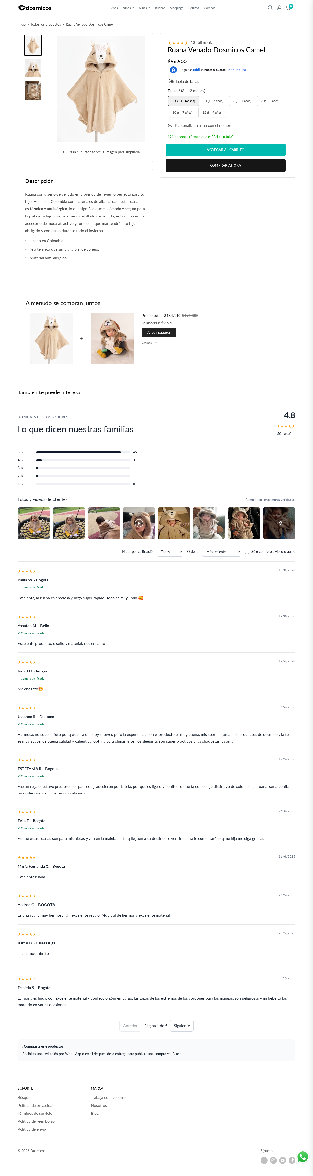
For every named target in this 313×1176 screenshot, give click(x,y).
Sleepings (176, 8)
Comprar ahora (225, 165)
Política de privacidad (36, 1105)
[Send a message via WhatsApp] (303, 1157)
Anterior (130, 1025)
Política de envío (32, 1129)
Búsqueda (26, 1097)
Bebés (113, 8)
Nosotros (99, 1105)
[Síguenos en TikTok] (292, 1160)
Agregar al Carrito (225, 150)
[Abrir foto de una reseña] (34, 523)
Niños (127, 8)
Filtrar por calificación (138, 552)
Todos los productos (46, 24)
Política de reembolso (36, 1121)
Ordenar (193, 552)
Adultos (193, 8)
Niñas (143, 8)
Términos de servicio (35, 1113)
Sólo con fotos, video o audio (273, 552)
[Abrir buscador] (270, 7)
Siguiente (182, 1025)
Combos (209, 8)
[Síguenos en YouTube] (282, 1160)
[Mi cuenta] (279, 7)
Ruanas (160, 8)
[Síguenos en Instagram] (273, 1160)
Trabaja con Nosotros (109, 1097)
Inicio (22, 24)
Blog (95, 1113)
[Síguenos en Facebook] (264, 1160)
